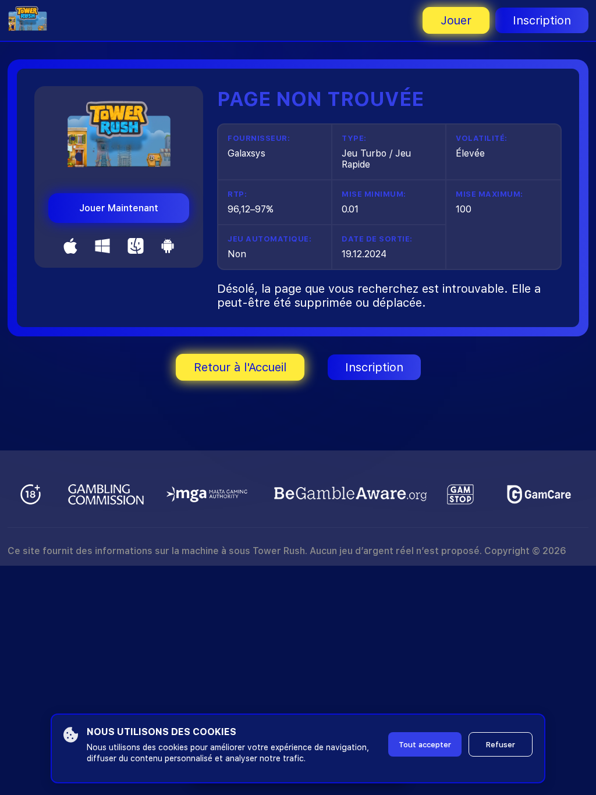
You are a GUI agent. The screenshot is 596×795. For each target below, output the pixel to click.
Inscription (542, 20)
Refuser (500, 744)
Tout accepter (425, 744)
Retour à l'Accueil (240, 367)
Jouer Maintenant (118, 208)
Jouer (456, 20)
